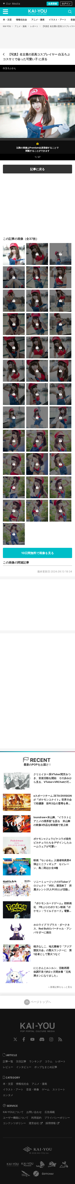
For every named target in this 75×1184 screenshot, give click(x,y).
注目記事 (21, 1061)
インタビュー (23, 1066)
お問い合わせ (34, 1111)
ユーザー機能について (15, 1117)
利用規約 (36, 1117)
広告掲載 (50, 1111)
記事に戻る (37, 169)
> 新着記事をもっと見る (60, 987)
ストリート (58, 1089)
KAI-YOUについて (13, 1111)
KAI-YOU (7, 26)
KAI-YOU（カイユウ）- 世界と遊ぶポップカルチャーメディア (37, 11)
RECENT (40, 760)
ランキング (35, 1061)
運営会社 (34, 1123)
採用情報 (51, 1123)
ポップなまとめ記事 (45, 1066)
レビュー (8, 1066)
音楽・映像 (32, 1089)
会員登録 (52, 3)
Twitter (15, 1039)
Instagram (51, 1039)
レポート (34, 26)
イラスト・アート (13, 1089)
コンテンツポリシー (14, 1123)
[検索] (70, 11)
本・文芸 (8, 1083)
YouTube (32, 1039)
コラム (48, 1061)
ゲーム (46, 1089)
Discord (42, 1039)
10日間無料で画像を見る (37, 553)
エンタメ (8, 1095)
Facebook (23, 1039)
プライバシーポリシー (57, 1117)
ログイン (66, 3)
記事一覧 (8, 1061)
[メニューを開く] (5, 12)
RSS (60, 1039)
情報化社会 (22, 1083)
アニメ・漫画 (21, 26)
